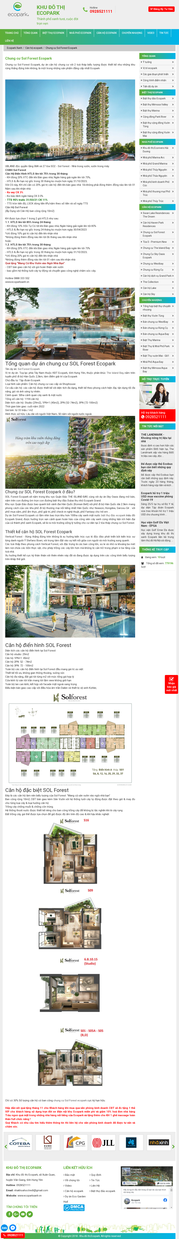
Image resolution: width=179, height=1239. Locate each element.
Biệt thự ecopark (53, 33)
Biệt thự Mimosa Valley (155, 104)
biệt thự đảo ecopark (113, 515)
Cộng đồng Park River (154, 116)
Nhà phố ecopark (80, 33)
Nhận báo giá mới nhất (171, 687)
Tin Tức (164, 33)
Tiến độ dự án (150, 86)
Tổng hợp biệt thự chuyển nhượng (157, 308)
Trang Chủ (12, 33)
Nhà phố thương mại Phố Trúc (156, 193)
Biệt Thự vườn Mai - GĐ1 (156, 355)
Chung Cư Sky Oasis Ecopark (154, 256)
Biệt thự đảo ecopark (102, 1191)
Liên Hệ (9, 40)
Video (150, 33)
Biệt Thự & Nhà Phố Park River (156, 348)
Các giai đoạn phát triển (156, 74)
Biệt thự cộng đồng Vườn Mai (156, 134)
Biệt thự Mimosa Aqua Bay (155, 370)
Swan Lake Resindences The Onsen (156, 215)
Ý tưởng (147, 62)
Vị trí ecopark (150, 68)
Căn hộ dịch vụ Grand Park (157, 275)
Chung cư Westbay (153, 263)
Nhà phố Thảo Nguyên (155, 175)
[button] (5, 1147)
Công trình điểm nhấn (154, 80)
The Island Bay (115, 372)
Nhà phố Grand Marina (155, 163)
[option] (157, 415)
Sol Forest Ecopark (29, 369)
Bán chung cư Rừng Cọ (155, 328)
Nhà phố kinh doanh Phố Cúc (156, 184)
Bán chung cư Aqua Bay (156, 334)
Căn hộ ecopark (106, 33)
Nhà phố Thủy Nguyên (155, 169)
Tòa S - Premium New (155, 241)
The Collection (151, 282)
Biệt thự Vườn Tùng (153, 315)
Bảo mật (69, 1174)
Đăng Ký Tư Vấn (163, 9)
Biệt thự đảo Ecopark (154, 98)
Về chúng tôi (72, 1180)
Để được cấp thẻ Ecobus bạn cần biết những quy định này (157, 467)
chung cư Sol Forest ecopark (70, 1100)
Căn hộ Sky (149, 294)
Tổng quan (30, 33)
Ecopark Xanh (15, 48)
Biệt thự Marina (151, 110)
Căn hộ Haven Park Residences (153, 224)
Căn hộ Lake (149, 288)
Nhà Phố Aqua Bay (153, 361)
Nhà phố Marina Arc (153, 157)
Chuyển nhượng (132, 33)
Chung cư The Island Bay (156, 248)
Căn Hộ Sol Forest (16, 207)
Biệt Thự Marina (151, 340)
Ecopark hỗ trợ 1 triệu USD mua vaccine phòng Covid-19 (157, 496)
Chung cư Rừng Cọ (153, 269)
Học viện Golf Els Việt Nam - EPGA (155, 524)
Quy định (95, 1174)
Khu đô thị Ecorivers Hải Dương (155, 150)
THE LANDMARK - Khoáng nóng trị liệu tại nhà (156, 438)
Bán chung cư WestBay (155, 321)
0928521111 (15, 1235)
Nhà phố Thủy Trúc (153, 201)
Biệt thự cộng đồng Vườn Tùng (156, 124)
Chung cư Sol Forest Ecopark (61, 48)
